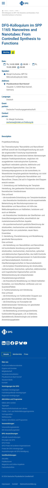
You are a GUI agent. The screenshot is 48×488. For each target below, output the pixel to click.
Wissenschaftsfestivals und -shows (14, 408)
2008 (16, 11)
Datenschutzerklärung (28, 484)
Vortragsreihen (7, 414)
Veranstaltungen (8, 424)
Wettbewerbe (6, 417)
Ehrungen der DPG (8, 440)
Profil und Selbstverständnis (12, 365)
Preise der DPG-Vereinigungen (12, 449)
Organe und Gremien (9, 368)
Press (26, 354)
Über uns (5, 362)
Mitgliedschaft (7, 371)
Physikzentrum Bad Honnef (12, 377)
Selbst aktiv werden (9, 403)
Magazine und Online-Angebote (13, 464)
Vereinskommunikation (10, 374)
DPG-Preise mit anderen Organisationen (16, 446)
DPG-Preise (6, 443)
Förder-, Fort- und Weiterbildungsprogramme (18, 411)
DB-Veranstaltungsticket (10, 430)
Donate (6, 354)
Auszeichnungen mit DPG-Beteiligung (15, 451)
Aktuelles (5, 459)
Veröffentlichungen (9, 455)
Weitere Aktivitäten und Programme (14, 420)
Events (12, 11)
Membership (17, 354)
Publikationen (7, 461)
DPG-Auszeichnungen (10, 434)
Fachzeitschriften (8, 467)
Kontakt (5, 383)
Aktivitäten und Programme (12, 399)
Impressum (6, 484)
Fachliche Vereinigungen (10, 390)
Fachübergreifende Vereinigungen (14, 393)
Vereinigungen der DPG (10, 386)
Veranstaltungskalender (10, 427)
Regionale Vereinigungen (11, 396)
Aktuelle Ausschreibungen (11, 437)
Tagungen (5, 406)
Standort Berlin (7, 380)
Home (6, 11)
